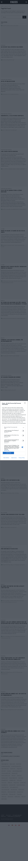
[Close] (25, 403)
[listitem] (14, 428)
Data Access (14, 457)
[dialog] (14, 430)
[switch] (23, 430)
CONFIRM (8, 452)
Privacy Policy (22, 457)
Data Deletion (6, 457)
